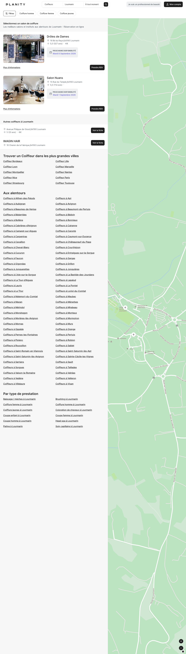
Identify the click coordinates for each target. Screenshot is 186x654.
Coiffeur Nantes (64, 172)
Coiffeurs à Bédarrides (15, 214)
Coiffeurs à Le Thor (13, 291)
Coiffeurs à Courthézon (68, 247)
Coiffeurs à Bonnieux (66, 220)
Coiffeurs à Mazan (12, 302)
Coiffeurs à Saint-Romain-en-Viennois (23, 351)
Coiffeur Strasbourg (13, 183)
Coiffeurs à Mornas (13, 323)
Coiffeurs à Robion (65, 340)
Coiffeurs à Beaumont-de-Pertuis (73, 209)
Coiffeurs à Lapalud (66, 280)
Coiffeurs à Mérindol (14, 307)
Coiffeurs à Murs (64, 323)
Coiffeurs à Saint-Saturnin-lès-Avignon (23, 356)
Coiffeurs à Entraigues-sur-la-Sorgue (75, 252)
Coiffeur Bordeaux (12, 161)
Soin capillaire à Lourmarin (69, 426)
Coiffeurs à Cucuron (14, 252)
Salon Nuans (55, 78)
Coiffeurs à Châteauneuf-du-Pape (73, 242)
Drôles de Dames (58, 36)
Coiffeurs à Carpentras (15, 236)
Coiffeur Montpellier (13, 172)
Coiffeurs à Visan (65, 383)
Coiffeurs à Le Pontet (67, 285)
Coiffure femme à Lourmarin (17, 404)
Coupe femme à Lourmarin (69, 415)
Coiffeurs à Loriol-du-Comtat (71, 291)
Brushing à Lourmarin (67, 399)
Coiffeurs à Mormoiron (67, 318)
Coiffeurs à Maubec (66, 296)
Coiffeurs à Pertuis (65, 334)
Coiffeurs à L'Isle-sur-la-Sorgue (19, 274)
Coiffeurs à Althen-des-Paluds (19, 198)
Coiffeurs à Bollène (13, 220)
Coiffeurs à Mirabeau (66, 307)
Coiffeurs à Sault (64, 362)
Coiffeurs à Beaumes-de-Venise (19, 209)
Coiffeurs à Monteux (66, 312)
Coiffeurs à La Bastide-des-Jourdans (75, 274)
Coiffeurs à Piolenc (13, 340)
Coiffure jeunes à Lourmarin (17, 410)
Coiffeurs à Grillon (65, 263)
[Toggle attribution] (183, 651)
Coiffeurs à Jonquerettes (16, 269)
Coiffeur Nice (10, 177)
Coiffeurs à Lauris (12, 285)
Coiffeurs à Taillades (66, 367)
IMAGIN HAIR (11, 141)
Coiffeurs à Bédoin (65, 214)
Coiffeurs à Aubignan (14, 203)
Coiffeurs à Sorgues (13, 367)
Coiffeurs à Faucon (13, 258)
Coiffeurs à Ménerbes (67, 302)
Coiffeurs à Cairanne (66, 225)
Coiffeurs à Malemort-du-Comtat (20, 296)
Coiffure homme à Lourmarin (70, 404)
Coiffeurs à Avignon (66, 203)
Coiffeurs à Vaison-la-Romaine (19, 372)
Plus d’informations (11, 67)
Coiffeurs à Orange (65, 329)
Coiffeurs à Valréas (65, 372)
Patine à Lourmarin (13, 426)
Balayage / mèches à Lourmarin (19, 399)
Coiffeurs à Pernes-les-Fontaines (20, 334)
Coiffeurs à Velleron (66, 378)
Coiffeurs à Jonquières (67, 269)
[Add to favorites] (40, 37)
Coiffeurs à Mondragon (15, 312)
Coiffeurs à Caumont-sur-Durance (73, 236)
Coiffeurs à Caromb (66, 231)
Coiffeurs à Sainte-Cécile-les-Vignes (75, 356)
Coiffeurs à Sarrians (13, 362)
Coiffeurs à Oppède (13, 329)
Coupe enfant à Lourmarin (17, 415)
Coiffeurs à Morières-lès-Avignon (20, 318)
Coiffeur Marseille (65, 166)
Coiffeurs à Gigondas (14, 263)
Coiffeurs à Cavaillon (14, 242)
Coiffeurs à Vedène (13, 378)
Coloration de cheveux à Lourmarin (74, 410)
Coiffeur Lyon (10, 166)
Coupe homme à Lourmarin (17, 420)
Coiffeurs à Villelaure (14, 383)
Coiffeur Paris (63, 177)
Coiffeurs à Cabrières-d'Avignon (20, 225)
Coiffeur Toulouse (65, 183)
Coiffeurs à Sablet (65, 345)
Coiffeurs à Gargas (65, 258)
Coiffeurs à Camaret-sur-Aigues (20, 231)
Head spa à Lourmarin (67, 420)
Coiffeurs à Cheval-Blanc (16, 247)
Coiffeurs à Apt (63, 198)
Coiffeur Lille (62, 161)
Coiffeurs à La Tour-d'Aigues (18, 280)
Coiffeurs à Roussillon (14, 345)
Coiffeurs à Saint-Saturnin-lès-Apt (73, 351)
